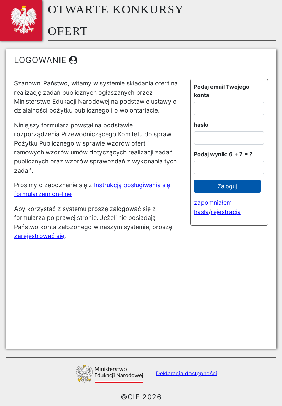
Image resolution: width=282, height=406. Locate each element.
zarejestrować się (39, 235)
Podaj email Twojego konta (221, 90)
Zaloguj (227, 186)
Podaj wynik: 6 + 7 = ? (223, 154)
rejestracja (226, 211)
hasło (201, 124)
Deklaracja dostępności (186, 373)
